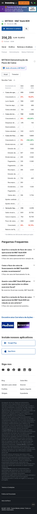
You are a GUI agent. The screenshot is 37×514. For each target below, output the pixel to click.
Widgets (4, 393)
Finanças (4, 52)
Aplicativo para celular (9, 385)
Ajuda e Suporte (25, 389)
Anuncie (23, 385)
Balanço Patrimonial (28, 52)
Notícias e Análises (25, 47)
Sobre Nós (23, 380)
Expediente (24, 393)
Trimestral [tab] (15, 74)
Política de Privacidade (9, 494)
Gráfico (12, 47)
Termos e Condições (8, 487)
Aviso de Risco (6, 500)
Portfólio (4, 389)
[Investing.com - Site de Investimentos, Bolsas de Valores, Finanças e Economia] (11, 3)
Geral (4, 47)
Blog (3, 380)
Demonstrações (14, 52)
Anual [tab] (6, 74)
